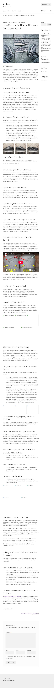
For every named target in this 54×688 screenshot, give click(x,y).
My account (21, 10)
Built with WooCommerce (8, 680)
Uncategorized (11, 15)
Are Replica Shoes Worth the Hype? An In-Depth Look (30, 613)
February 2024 (43, 71)
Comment (8, 632)
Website (29, 650)
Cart (9, 10)
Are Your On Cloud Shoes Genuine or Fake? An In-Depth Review (46, 35)
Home (4, 10)
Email (17, 650)
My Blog (6, 4)
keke (16, 22)
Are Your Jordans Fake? (45, 38)
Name (7, 650)
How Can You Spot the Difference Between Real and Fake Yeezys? (46, 41)
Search (42, 22)
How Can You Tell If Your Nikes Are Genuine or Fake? (45, 50)
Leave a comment (21, 22)
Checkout (14, 10)
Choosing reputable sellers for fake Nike (12, 596)
